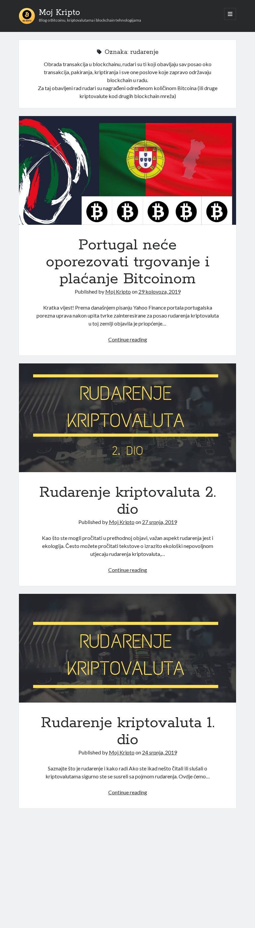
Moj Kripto (59, 12)
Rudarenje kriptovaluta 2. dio (127, 417)
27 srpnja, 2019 (159, 522)
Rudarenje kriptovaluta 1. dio (127, 648)
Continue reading (127, 339)
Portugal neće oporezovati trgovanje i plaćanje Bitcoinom (127, 170)
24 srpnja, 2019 (159, 752)
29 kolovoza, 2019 (159, 291)
